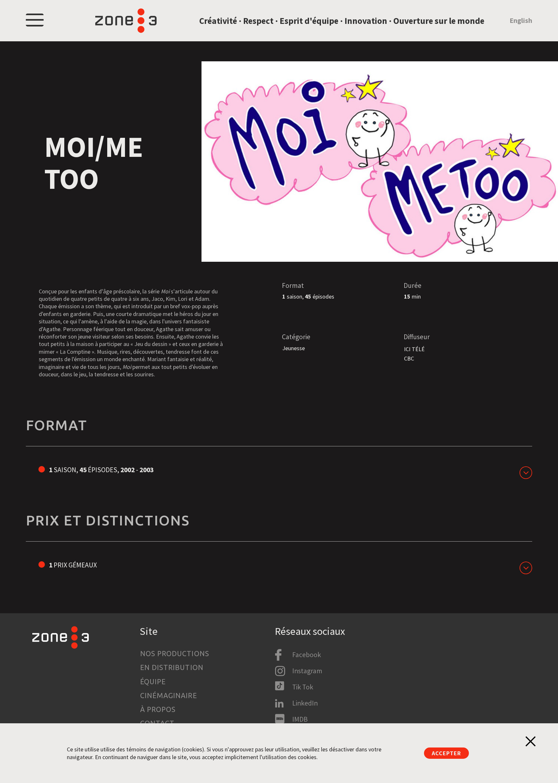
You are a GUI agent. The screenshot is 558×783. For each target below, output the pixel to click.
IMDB (300, 719)
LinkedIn (305, 703)
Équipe (153, 682)
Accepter (446, 753)
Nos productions (174, 653)
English (521, 20)
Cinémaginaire (168, 695)
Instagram (307, 670)
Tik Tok (302, 687)
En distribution (171, 667)
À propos (158, 709)
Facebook (306, 654)
